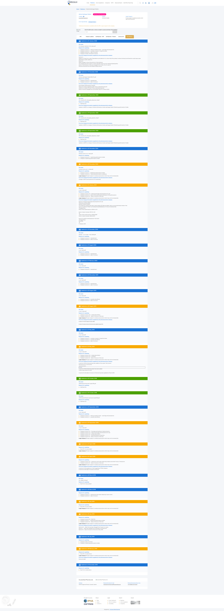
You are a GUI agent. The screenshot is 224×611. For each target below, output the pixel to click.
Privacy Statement (112, 600)
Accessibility (111, 603)
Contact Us (99, 603)
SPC (81, 36)
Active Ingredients (100, 2)
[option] (92, 22)
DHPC (112, 2)
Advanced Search (118, 2)
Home (88, 2)
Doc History (129, 36)
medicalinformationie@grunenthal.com (112, 584)
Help (98, 600)
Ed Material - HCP (100, 36)
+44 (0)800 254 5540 (132, 584)
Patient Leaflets (90, 36)
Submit (114, 31)
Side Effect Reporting (128, 2)
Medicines (92, 2)
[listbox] (92, 22)
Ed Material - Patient (111, 36)
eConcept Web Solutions (115, 609)
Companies (107, 2)
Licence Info (121, 36)
